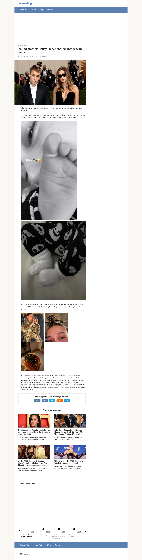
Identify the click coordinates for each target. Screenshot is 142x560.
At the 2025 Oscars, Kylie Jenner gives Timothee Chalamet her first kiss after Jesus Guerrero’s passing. (33, 463)
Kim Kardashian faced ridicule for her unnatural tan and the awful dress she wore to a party (34, 432)
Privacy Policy (38, 545)
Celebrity (33, 10)
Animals (23, 10)
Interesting (25, 3)
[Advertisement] (71, 30)
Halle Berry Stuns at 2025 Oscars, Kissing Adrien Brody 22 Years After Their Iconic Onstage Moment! (69, 432)
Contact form (59, 545)
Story (41, 10)
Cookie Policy (25, 545)
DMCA (49, 545)
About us (50, 10)
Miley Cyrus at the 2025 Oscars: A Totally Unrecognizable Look (68, 462)
